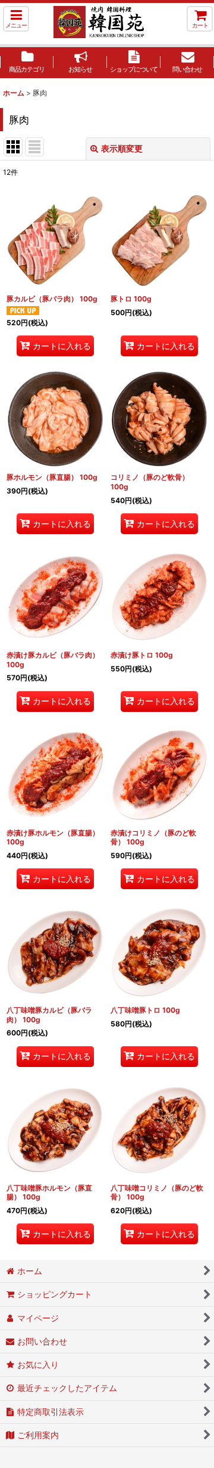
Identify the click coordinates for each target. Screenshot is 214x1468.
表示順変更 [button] (122, 148)
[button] (16, 19)
